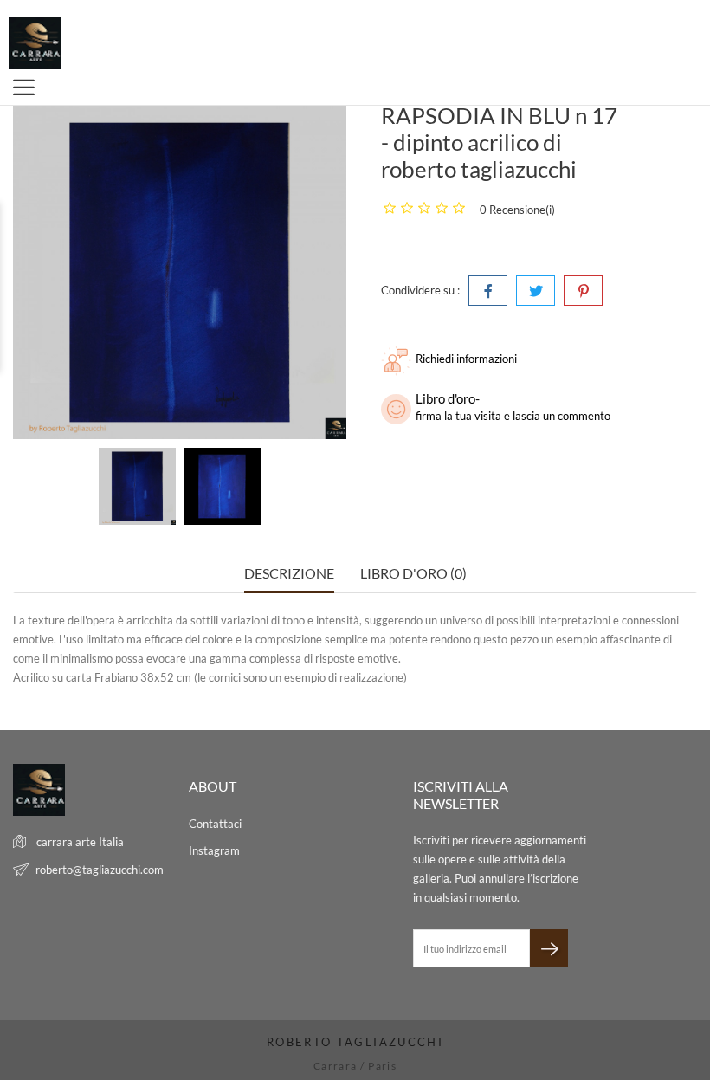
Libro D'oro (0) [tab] (413, 573)
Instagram (214, 850)
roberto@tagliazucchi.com (100, 869)
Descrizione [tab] (289, 573)
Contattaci (215, 824)
